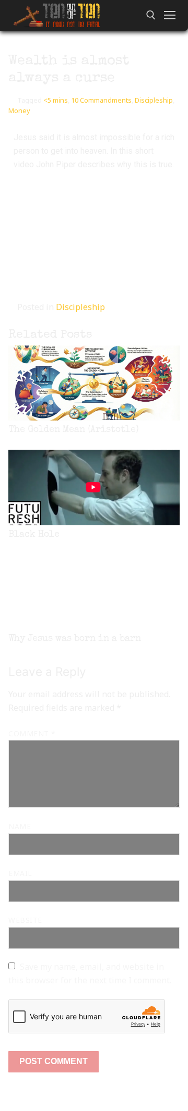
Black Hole (34, 534)
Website (25, 920)
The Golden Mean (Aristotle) (73, 430)
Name (19, 826)
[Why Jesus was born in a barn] (94, 591)
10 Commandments (101, 100)
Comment (31, 733)
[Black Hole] (94, 487)
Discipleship (154, 100)
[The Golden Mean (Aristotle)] (94, 383)
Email (20, 873)
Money (19, 110)
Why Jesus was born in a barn (74, 639)
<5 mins (55, 100)
